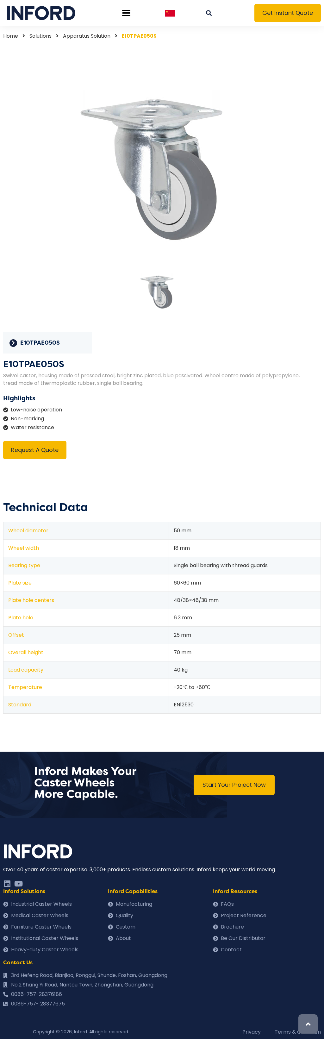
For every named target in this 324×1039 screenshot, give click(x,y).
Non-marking (27, 418)
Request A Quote (35, 450)
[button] (287, 13)
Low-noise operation (36, 409)
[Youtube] (18, 883)
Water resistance (32, 427)
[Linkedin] (7, 883)
